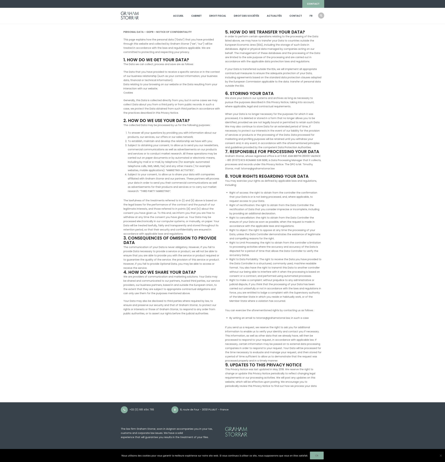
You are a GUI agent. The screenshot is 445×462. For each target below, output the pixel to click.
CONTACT (313, 4)
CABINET (196, 16)
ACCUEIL (178, 16)
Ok (316, 455)
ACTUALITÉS (274, 16)
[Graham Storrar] (130, 15)
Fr (311, 16)
